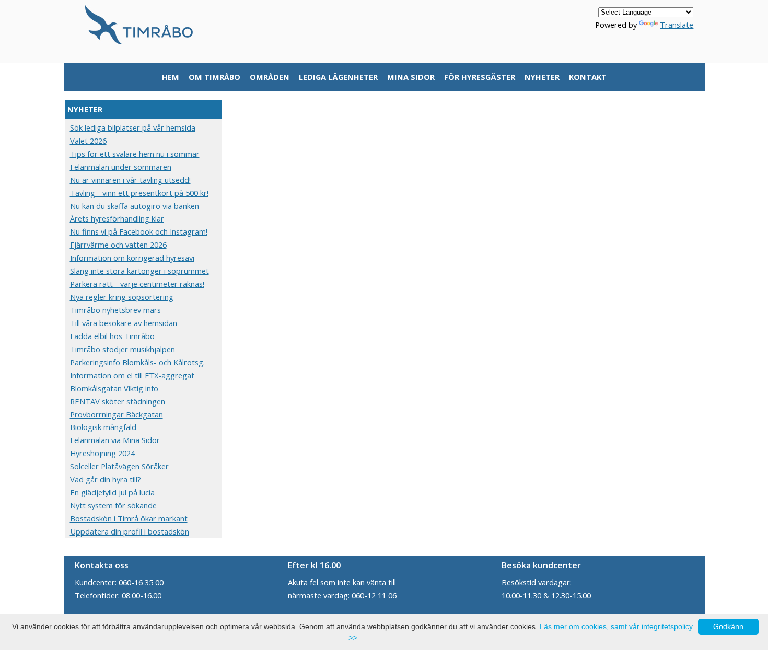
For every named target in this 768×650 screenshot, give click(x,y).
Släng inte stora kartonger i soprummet (139, 270)
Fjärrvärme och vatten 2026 (118, 244)
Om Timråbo (214, 77)
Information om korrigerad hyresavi (132, 257)
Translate (676, 24)
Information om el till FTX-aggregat (132, 375)
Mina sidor (411, 77)
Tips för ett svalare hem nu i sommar (135, 153)
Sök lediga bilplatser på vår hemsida (132, 127)
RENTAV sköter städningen (117, 401)
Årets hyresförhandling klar (117, 218)
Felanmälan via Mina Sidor (115, 440)
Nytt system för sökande (113, 505)
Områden (269, 77)
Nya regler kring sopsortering (121, 297)
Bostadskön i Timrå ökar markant (129, 518)
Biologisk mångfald (103, 427)
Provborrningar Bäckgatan (116, 414)
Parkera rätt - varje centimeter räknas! (137, 283)
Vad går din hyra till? (105, 479)
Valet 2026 (88, 140)
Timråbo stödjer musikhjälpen (122, 349)
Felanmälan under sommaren (120, 166)
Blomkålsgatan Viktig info (114, 388)
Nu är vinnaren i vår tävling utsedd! (130, 180)
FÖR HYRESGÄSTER (479, 77)
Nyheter (542, 77)
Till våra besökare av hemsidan (123, 323)
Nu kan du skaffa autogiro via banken (134, 206)
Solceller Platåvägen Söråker (119, 466)
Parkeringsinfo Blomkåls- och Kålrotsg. (137, 362)
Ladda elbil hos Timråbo (112, 336)
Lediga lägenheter (338, 77)
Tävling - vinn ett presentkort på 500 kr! (139, 193)
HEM (170, 77)
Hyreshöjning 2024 (102, 453)
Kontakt (588, 77)
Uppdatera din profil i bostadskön (129, 531)
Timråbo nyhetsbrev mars (115, 310)
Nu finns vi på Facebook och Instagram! (138, 231)
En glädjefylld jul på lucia (112, 492)
